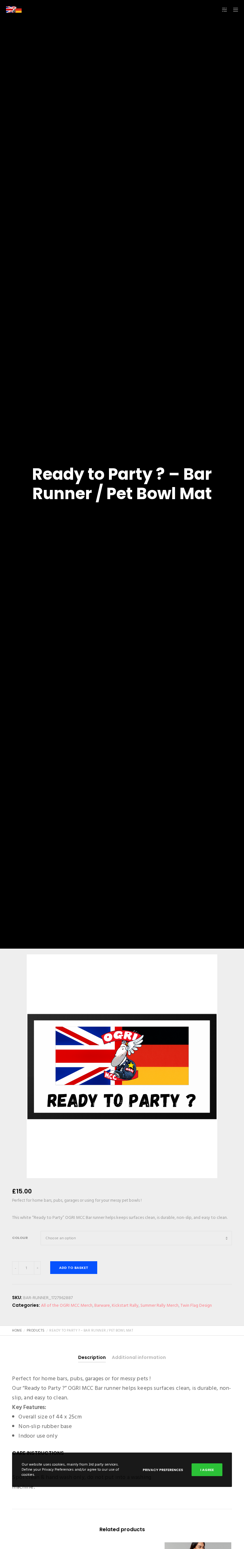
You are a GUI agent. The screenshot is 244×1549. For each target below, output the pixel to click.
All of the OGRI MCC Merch (66, 1305)
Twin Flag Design (196, 1305)
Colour (20, 1237)
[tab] (92, 1357)
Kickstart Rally (125, 1305)
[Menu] (233, 9)
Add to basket (73, 1267)
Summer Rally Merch (159, 1305)
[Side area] (222, 9)
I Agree (207, 1469)
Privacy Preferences (163, 1469)
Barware (102, 1305)
